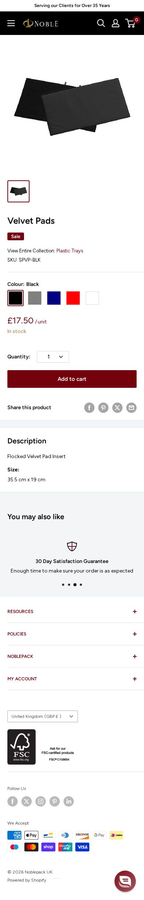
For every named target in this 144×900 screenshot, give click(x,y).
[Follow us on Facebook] (12, 801)
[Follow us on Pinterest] (54, 801)
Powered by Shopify (26, 880)
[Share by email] (131, 408)
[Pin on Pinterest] (103, 408)
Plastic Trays (69, 251)
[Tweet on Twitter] (117, 408)
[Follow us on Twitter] (26, 801)
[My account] (115, 23)
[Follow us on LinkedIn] (69, 801)
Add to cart (72, 379)
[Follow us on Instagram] (40, 801)
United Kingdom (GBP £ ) (36, 716)
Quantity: (18, 357)
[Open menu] (11, 23)
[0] (130, 23)
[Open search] (101, 23)
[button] (125, 881)
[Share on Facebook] (89, 408)
